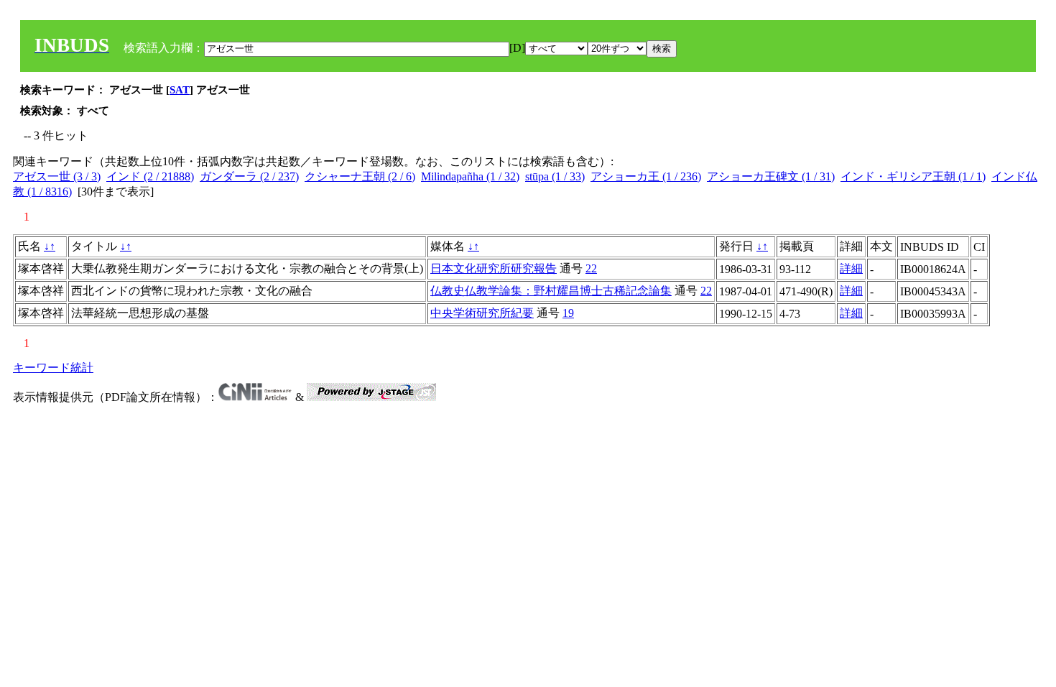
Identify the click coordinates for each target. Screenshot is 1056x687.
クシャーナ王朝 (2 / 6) (360, 176)
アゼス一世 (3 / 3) (57, 176)
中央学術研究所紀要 (482, 313)
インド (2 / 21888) (150, 176)
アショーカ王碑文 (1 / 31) (771, 176)
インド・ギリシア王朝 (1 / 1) (913, 176)
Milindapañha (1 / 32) (470, 176)
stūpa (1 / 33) (555, 176)
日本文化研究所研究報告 (493, 268)
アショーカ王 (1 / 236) (645, 176)
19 (568, 313)
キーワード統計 (53, 367)
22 (591, 268)
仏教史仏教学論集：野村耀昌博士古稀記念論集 (551, 291)
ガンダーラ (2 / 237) (249, 176)
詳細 (851, 268)
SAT (180, 90)
